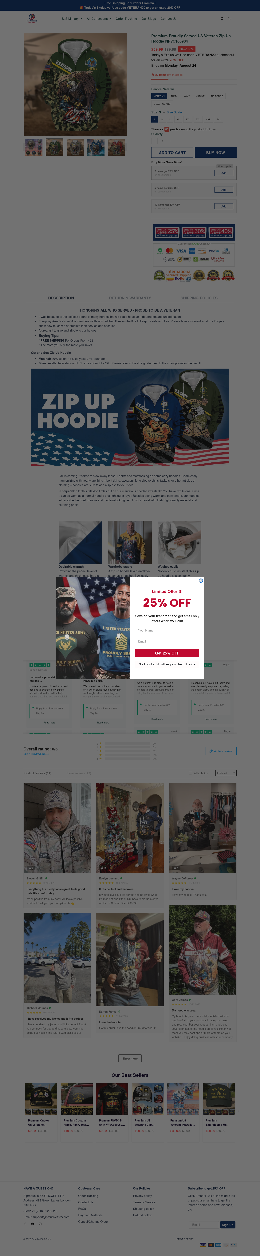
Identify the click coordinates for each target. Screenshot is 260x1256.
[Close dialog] (201, 580)
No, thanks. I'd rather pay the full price (167, 664)
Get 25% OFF (167, 653)
